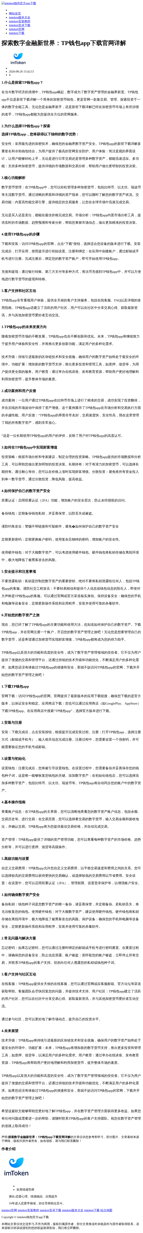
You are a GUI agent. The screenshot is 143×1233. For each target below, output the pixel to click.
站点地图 (106, 1210)
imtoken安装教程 (19, 21)
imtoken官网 (16, 29)
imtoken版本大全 (19, 17)
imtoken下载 (16, 33)
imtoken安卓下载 (19, 25)
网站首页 (15, 13)
